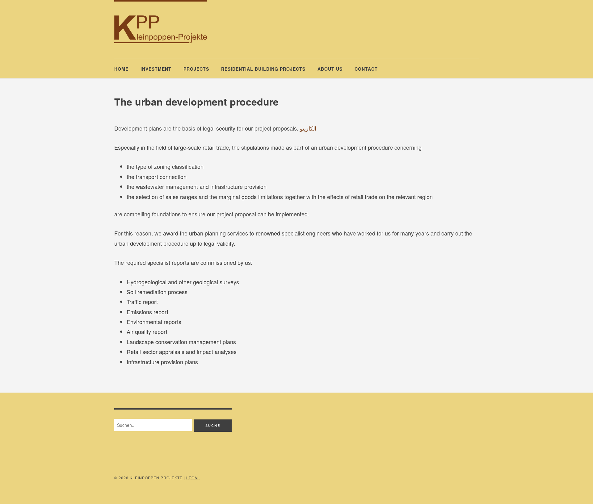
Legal (193, 477)
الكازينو (308, 128)
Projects (196, 69)
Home (121, 69)
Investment (156, 69)
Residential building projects (263, 69)
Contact (366, 69)
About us (330, 69)
